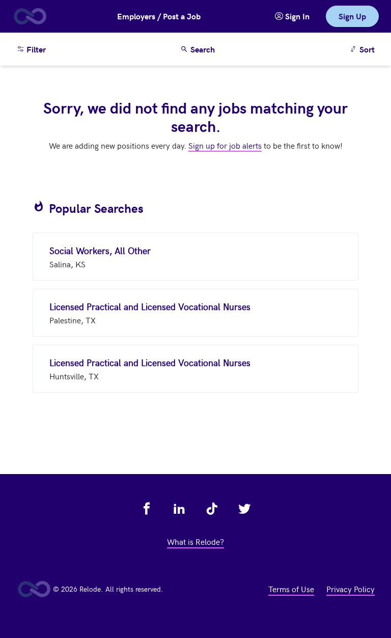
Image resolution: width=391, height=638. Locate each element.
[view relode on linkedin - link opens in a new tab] (179, 508)
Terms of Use (291, 588)
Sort (364, 48)
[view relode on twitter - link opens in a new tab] (244, 508)
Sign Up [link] (352, 16)
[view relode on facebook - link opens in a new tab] (146, 508)
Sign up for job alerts (225, 145)
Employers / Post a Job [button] (159, 16)
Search (201, 49)
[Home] (29, 16)
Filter (35, 49)
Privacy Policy (350, 588)
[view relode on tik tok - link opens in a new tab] (212, 508)
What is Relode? (195, 541)
